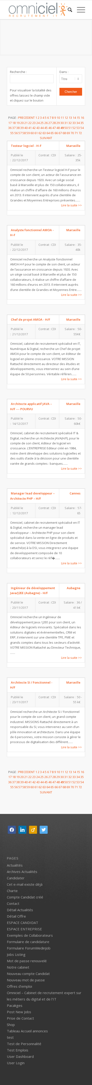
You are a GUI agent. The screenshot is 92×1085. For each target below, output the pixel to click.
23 (34, 123)
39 (22, 128)
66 (56, 133)
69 (69, 133)
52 (74, 128)
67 (61, 133)
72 (80, 133)
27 (50, 123)
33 (74, 123)
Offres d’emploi (19, 986)
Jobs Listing (16, 954)
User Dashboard (20, 1056)
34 (78, 123)
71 (77, 133)
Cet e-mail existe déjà (24, 884)
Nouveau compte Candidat (28, 973)
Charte (12, 890)
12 (67, 117)
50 (66, 128)
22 (30, 123)
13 (71, 117)
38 (18, 128)
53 (78, 128)
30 (62, 123)
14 (75, 117)
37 (14, 128)
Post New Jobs (19, 1011)
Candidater (16, 878)
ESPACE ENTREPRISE (24, 929)
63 (44, 133)
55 (12, 133)
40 (26, 128)
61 (36, 133)
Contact (13, 903)
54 (82, 128)
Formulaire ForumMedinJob (28, 948)
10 (59, 117)
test (10, 1037)
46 (50, 128)
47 (54, 128)
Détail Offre (16, 916)
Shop (11, 1024)
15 (79, 117)
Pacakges (14, 1005)
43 (38, 128)
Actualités (15, 865)
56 (16, 133)
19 (18, 123)
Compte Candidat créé (25, 897)
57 (20, 133)
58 (24, 133)
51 (70, 128)
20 (22, 123)
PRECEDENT (26, 117)
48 (58, 128)
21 (26, 123)
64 (48, 133)
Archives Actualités (22, 871)
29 (58, 123)
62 (40, 133)
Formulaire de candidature (28, 941)
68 (65, 133)
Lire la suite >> (71, 205)
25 (42, 123)
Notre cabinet (18, 967)
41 (30, 128)
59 (28, 133)
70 (73, 133)
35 (82, 123)
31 (66, 123)
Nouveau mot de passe (26, 980)
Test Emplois (17, 1050)
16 (82, 117)
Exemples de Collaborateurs (30, 935)
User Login (16, 1062)
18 (14, 123)
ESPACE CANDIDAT (22, 922)
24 (38, 123)
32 (70, 123)
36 (10, 128)
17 (10, 123)
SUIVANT (46, 138)
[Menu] (78, 9)
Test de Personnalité (24, 1043)
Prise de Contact (20, 1018)
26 (46, 123)
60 (32, 133)
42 (34, 128)
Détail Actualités (20, 909)
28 (54, 123)
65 (52, 133)
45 (46, 128)
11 (63, 117)
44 (42, 128)
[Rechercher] (67, 9)
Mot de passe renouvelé (27, 960)
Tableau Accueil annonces (27, 1031)
